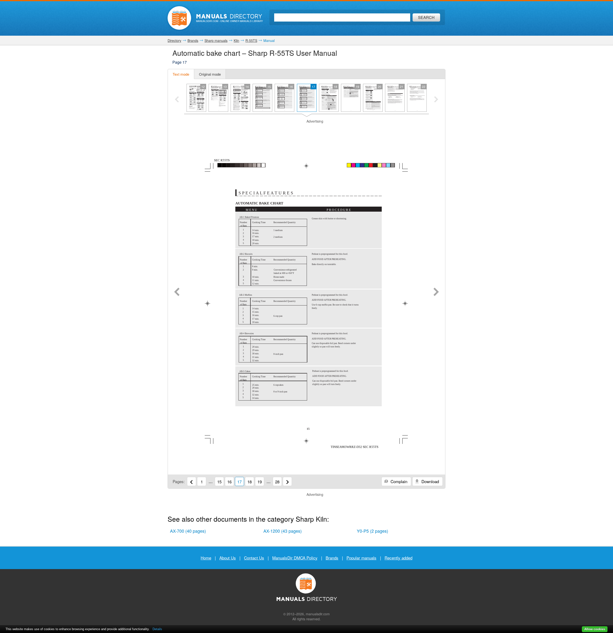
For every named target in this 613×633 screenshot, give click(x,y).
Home (206, 558)
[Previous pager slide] (177, 99)
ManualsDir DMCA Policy (295, 558)
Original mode (210, 74)
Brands (332, 558)
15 (219, 482)
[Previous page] (177, 292)
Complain (398, 481)
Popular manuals (361, 558)
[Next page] (436, 292)
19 (259, 482)
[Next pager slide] (436, 99)
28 (277, 482)
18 (249, 482)
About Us (227, 558)
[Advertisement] (306, 130)
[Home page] (179, 18)
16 (229, 482)
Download (429, 481)
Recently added (398, 558)
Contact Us (254, 558)
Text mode (181, 74)
